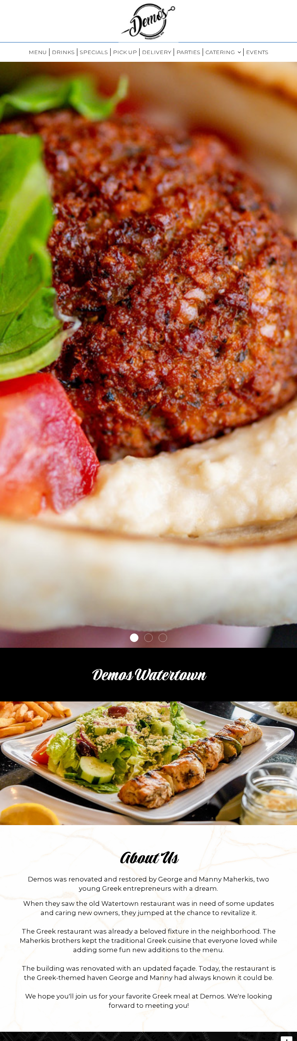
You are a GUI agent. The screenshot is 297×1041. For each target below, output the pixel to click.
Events (257, 52)
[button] (291, 642)
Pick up (125, 52)
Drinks (63, 52)
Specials (94, 52)
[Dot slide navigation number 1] (134, 637)
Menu (38, 52)
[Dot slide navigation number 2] (148, 637)
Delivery (156, 52)
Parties (188, 52)
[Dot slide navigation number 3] (163, 637)
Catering (220, 52)
